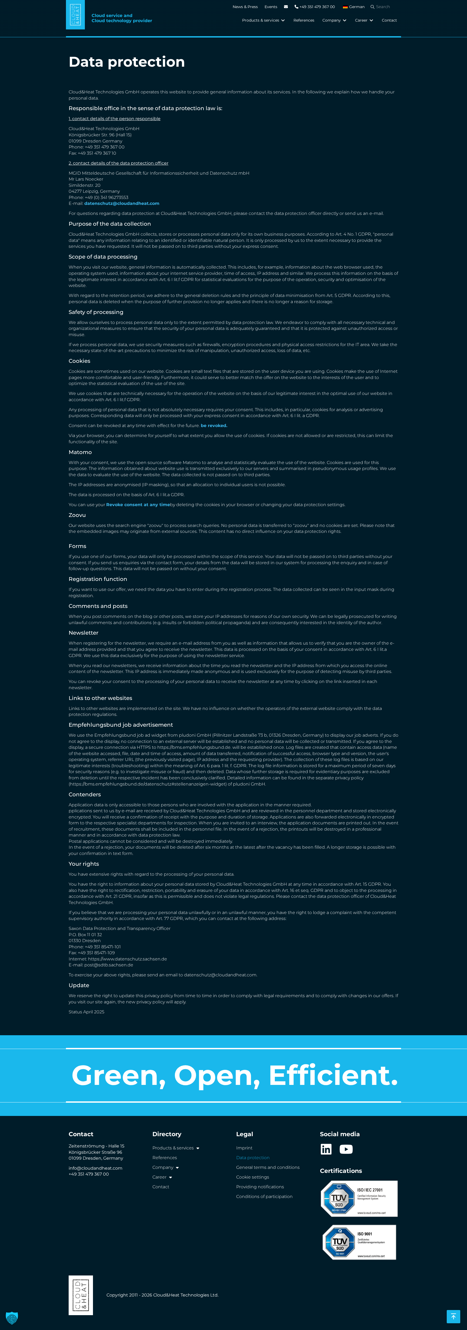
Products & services (173, 1147)
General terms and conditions (268, 1167)
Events (271, 6)
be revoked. (214, 425)
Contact (160, 1186)
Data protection (253, 1157)
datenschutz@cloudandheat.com (121, 203)
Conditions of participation (264, 1196)
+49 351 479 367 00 (316, 6)
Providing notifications (260, 1186)
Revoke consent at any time (138, 504)
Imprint (244, 1147)
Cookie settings (252, 1177)
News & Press (245, 6)
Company (162, 1167)
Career (159, 1177)
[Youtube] (346, 1149)
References (164, 1157)
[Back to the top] (453, 1316)
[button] (263, 20)
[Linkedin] (326, 1149)
